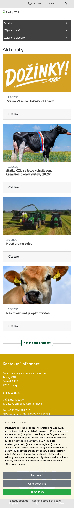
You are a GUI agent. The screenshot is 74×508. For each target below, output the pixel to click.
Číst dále (13, 114)
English (52, 3)
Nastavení (37, 475)
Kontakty (36, 3)
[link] (11, 12)
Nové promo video (19, 243)
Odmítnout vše (37, 483)
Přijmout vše (37, 492)
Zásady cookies (19, 500)
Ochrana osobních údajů (46, 500)
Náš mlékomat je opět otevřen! (28, 313)
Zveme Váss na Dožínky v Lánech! (30, 101)
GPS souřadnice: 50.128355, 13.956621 (26, 414)
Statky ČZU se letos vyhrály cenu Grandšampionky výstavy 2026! (29, 172)
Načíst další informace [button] (37, 342)
